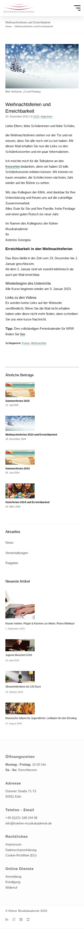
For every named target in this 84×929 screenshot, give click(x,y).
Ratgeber (11, 563)
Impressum (13, 844)
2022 (36, 116)
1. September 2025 (15, 628)
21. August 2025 (13, 723)
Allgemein (46, 116)
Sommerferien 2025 (17, 400)
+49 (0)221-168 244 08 (21, 818)
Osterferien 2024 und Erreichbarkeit (27, 502)
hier (22, 334)
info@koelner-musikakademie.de (28, 823)
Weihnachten (39, 343)
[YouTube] (30, 920)
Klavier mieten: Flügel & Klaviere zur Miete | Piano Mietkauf (39, 623)
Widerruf (11, 887)
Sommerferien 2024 (17, 468)
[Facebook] (23, 920)
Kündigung (12, 882)
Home (8, 26)
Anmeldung (13, 876)
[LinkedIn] (8, 920)
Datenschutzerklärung (20, 850)
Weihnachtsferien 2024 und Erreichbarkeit (31, 434)
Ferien (26, 343)
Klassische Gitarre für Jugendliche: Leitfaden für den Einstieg (41, 718)
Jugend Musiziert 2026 (18, 655)
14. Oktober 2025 (14, 692)
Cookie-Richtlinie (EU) (21, 855)
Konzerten (12, 166)
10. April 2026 (12, 660)
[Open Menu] (77, 8)
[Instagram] (15, 920)
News (9, 542)
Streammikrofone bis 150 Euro (23, 686)
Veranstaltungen (16, 553)
